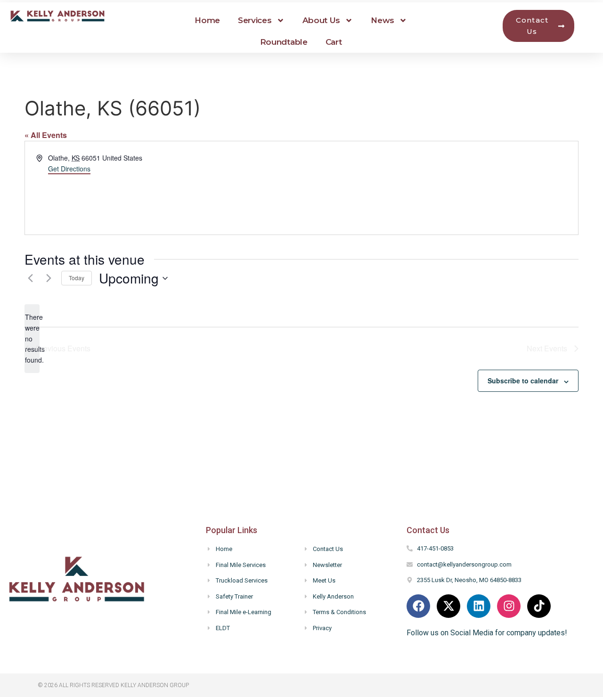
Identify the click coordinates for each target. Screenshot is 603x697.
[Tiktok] (539, 606)
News (382, 20)
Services (255, 20)
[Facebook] (418, 606)
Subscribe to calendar (523, 380)
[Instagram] (509, 606)
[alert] (32, 338)
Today (76, 278)
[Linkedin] (478, 606)
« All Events (45, 135)
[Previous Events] (30, 278)
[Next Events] (48, 278)
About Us (321, 20)
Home (207, 20)
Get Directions (69, 168)
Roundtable (284, 42)
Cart (334, 42)
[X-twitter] (448, 606)
